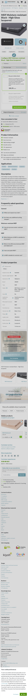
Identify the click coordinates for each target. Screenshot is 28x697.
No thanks (16, 694)
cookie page (4, 683)
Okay (24, 694)
